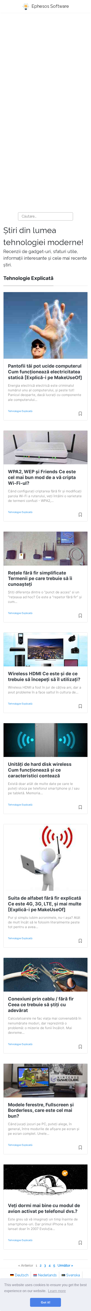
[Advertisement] (45, 66)
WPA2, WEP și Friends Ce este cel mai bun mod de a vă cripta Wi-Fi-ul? (42, 477)
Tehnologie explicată (20, 411)
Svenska (73, 1275)
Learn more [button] (57, 1291)
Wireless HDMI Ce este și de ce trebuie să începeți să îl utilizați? (44, 676)
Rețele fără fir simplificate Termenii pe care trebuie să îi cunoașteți (40, 578)
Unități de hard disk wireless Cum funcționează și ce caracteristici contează (40, 769)
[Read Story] (80, 415)
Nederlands (47, 1275)
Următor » (65, 1265)
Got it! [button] (45, 1302)
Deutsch (21, 1275)
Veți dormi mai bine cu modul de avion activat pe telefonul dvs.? (44, 1208)
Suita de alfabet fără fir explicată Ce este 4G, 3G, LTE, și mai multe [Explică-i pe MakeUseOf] (44, 903)
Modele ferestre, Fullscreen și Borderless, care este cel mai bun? (41, 1110)
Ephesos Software (49, 6)
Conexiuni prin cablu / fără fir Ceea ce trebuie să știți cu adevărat (41, 1004)
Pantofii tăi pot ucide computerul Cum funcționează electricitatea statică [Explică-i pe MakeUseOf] (45, 371)
